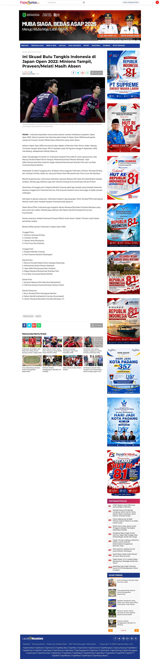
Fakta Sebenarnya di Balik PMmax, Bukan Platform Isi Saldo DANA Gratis (125, 521)
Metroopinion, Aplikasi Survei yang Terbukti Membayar (124, 550)
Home (24, 52)
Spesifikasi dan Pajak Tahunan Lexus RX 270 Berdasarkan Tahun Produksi (125, 568)
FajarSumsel (93, 648)
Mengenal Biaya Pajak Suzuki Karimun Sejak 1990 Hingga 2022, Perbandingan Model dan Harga (125, 535)
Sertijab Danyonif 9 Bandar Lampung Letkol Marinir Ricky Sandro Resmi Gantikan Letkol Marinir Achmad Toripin (124, 513)
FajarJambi (82, 648)
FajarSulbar (104, 650)
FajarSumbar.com (124, 644)
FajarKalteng (88, 653)
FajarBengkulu (106, 648)
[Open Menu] (157, 2)
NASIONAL (96, 45)
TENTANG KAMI (37, 45)
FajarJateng (58, 650)
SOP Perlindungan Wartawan (82, 644)
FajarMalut (76, 655)
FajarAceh (39, 648)
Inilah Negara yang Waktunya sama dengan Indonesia (124, 506)
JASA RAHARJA (74, 45)
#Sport (38, 316)
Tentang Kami (38, 644)
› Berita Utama (31, 52)
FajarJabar (47, 650)
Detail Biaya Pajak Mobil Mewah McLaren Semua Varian (125, 555)
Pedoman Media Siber (56, 644)
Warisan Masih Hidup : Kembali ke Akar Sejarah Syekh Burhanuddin (126, 612)
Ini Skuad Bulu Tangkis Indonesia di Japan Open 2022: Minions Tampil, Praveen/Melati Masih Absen (59, 61)
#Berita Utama (28, 316)
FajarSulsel (31, 653)
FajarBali (55, 655)
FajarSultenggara (130, 650)
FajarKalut (67, 653)
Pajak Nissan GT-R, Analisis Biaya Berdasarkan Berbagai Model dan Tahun (125, 561)
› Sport (39, 52)
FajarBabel (131, 648)
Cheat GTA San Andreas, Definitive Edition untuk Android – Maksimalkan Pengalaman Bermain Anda (126, 543)
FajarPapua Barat (100, 655)
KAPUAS (62, 45)
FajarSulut (94, 650)
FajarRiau (73, 648)
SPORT (86, 45)
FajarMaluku (65, 655)
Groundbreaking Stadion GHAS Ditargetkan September (126, 592)
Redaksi (26, 644)
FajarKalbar (77, 653)
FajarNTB (120, 653)
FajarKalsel (99, 653)
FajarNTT (129, 653)
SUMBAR (106, 45)
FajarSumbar (28, 648)
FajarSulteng (116, 650)
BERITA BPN (51, 45)
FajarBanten (28, 650)
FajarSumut (50, 648)
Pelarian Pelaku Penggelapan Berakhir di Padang (126, 623)
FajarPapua (86, 655)
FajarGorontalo (44, 653)
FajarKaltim (110, 653)
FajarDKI (37, 650)
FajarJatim (68, 650)
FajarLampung (120, 648)
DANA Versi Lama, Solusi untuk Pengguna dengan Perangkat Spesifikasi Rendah (124, 528)
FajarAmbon (56, 653)
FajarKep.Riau (61, 648)
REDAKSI (24, 45)
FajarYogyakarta (81, 650)
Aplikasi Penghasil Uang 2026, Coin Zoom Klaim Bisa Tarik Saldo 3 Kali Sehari (127, 602)
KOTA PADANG (119, 45)
